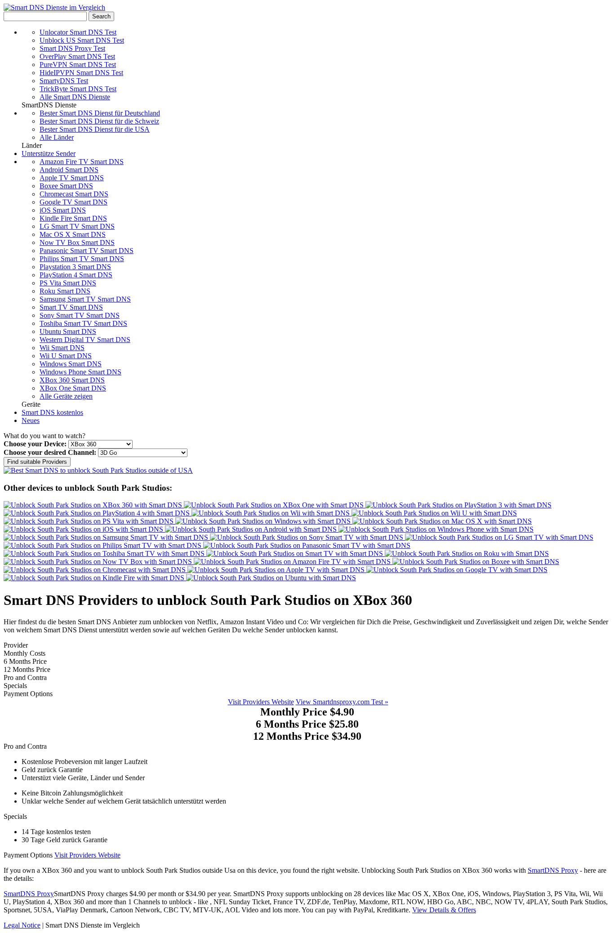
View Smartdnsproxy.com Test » (342, 702)
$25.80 (307, 724)
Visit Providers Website (261, 702)
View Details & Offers (444, 910)
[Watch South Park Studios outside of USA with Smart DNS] (98, 470)
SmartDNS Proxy (553, 870)
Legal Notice (22, 925)
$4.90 (307, 712)
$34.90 (307, 736)
